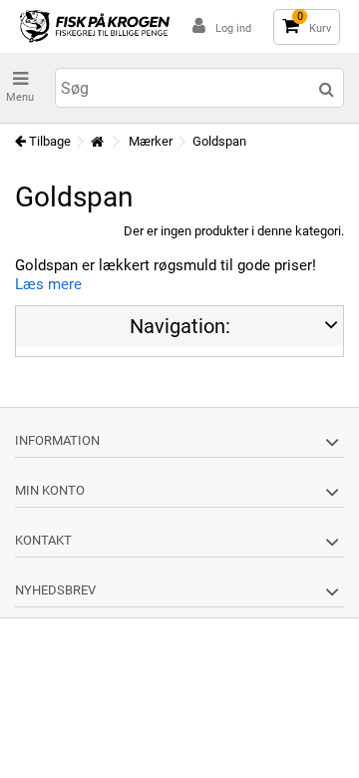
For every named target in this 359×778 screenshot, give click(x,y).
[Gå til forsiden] (97, 142)
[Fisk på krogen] (95, 26)
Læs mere (48, 284)
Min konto (50, 490)
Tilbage (48, 141)
